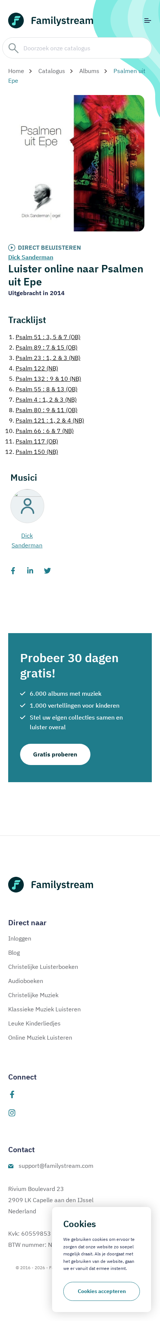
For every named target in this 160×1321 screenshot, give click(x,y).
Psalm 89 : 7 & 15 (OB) (43, 347)
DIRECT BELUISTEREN (49, 247)
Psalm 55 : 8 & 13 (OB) (43, 389)
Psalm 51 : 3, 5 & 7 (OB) (44, 337)
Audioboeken (25, 981)
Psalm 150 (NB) (31, 451)
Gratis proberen (55, 754)
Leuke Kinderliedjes (34, 1023)
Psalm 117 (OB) (31, 441)
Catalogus (51, 71)
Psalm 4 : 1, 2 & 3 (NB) (43, 399)
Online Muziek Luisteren (40, 1037)
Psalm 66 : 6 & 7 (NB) (39, 430)
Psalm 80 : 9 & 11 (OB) (43, 410)
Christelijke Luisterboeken (43, 966)
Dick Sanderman (30, 257)
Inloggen (19, 938)
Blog (14, 952)
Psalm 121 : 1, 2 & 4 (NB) (46, 420)
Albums (89, 71)
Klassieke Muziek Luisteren (44, 1009)
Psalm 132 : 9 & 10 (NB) (45, 378)
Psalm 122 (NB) (33, 368)
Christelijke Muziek (33, 995)
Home (16, 71)
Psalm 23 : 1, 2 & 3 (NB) (44, 357)
